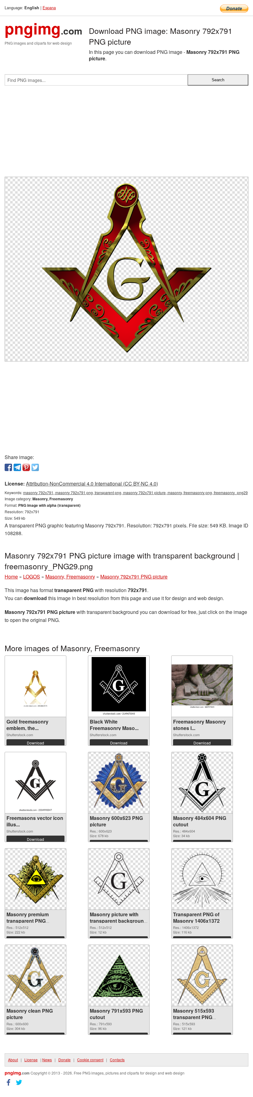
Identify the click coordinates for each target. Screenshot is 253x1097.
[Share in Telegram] (17, 467)
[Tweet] (35, 467)
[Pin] (26, 467)
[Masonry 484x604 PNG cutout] (202, 782)
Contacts (117, 1059)
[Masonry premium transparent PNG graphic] (35, 879)
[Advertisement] (126, 134)
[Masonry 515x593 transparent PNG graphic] (202, 975)
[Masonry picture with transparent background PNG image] (119, 879)
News (47, 1059)
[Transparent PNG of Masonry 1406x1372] (202, 879)
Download (35, 742)
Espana (49, 7)
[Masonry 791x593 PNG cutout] (119, 975)
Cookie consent (90, 1059)
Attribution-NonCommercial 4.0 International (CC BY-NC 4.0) (92, 483)
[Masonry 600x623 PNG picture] (119, 782)
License (31, 1059)
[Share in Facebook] (8, 467)
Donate (64, 1059)
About (13, 1059)
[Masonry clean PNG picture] (35, 975)
